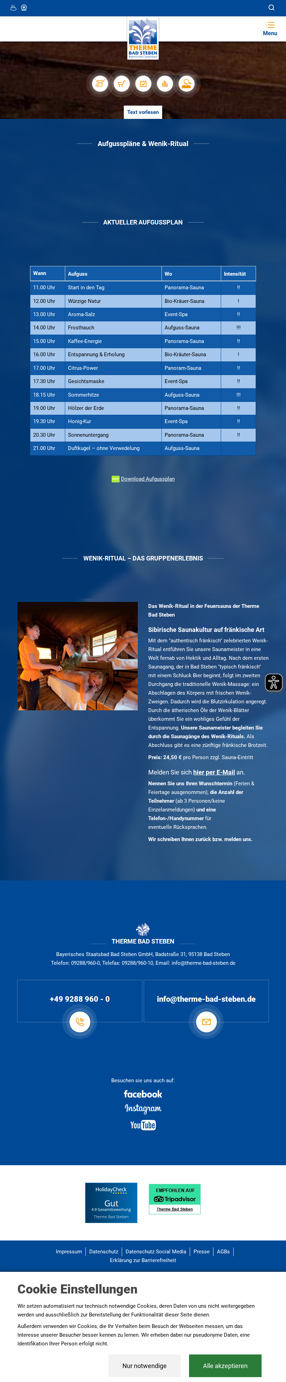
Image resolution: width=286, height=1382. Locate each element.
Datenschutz (103, 1252)
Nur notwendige (144, 1365)
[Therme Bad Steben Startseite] (143, 38)
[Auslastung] (164, 84)
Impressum (69, 1252)
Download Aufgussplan (148, 479)
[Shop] (121, 84)
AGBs (223, 1252)
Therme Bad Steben (111, 1216)
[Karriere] (186, 84)
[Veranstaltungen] (143, 84)
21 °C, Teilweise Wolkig (13, 8)
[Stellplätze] (100, 84)
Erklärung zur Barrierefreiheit (143, 1260)
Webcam (24, 8)
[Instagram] (143, 1109)
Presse (202, 1252)
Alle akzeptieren (225, 1365)
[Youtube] (143, 1125)
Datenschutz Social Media (156, 1252)
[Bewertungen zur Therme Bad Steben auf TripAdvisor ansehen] (174, 1198)
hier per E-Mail (214, 772)
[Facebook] (143, 1094)
